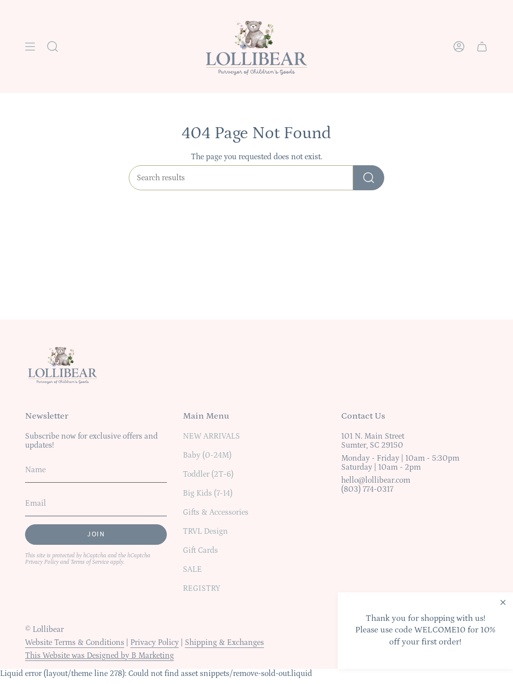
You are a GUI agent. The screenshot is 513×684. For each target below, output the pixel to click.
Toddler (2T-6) (208, 474)
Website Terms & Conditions (74, 642)
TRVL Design (205, 531)
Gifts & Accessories (215, 512)
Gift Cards (200, 550)
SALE (192, 569)
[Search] (368, 177)
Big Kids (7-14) (207, 493)
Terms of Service (90, 562)
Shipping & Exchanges (224, 642)
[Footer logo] (62, 364)
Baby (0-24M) (207, 455)
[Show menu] (30, 47)
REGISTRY (201, 588)
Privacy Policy (42, 562)
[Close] (503, 602)
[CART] (481, 47)
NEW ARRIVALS (211, 436)
